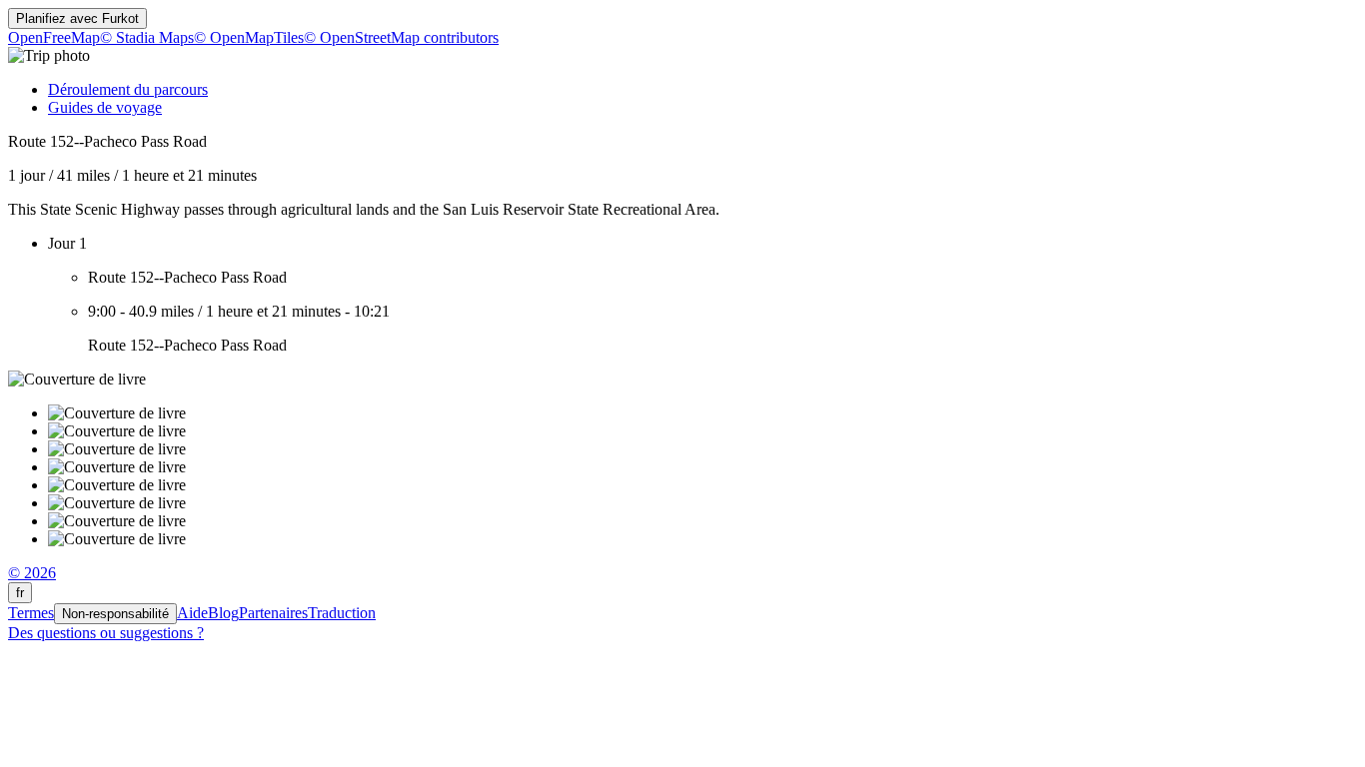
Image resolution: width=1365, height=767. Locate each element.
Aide (192, 612)
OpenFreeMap (54, 37)
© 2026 (32, 572)
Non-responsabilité (115, 613)
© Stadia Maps (147, 37)
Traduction (342, 612)
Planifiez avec (77, 18)
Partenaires (273, 612)
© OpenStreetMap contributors (401, 37)
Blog (223, 612)
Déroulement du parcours (128, 89)
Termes (31, 612)
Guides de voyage (105, 107)
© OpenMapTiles (249, 37)
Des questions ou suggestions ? (106, 632)
